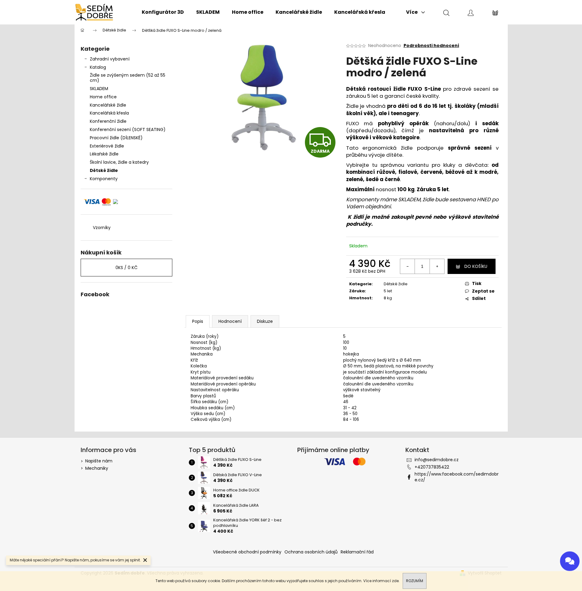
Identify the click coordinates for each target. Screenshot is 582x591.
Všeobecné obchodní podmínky (247, 552)
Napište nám (98, 461)
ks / (126, 267)
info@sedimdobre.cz (437, 460)
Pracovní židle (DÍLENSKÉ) (116, 138)
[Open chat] (570, 558)
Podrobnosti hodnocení (431, 46)
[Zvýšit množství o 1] (437, 266)
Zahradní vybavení (110, 59)
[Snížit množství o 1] (407, 266)
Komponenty (104, 179)
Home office (103, 97)
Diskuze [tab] (265, 321)
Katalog (98, 67)
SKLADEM (99, 89)
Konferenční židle (108, 121)
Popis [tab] (197, 321)
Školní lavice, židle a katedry (119, 162)
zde (395, 580)
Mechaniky (96, 468)
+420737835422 (432, 467)
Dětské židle (104, 170)
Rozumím (414, 580)
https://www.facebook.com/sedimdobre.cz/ (457, 477)
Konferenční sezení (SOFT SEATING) (128, 129)
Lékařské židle (104, 154)
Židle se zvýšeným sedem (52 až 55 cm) (127, 77)
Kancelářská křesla (109, 113)
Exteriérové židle (107, 146)
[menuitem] (163, 12)
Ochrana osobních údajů (311, 552)
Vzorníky (102, 227)
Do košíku (475, 266)
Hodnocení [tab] (230, 321)
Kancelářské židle (108, 105)
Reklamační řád (357, 552)
